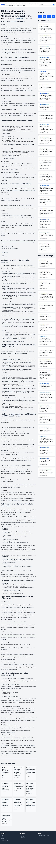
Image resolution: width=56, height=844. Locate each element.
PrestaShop (4, 256)
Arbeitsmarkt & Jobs (9, 5)
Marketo (13, 140)
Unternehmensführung (13, 3)
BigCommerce (5, 252)
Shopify (3, 251)
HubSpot (7, 140)
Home (6, 3)
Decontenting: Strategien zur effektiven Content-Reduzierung (5, 802)
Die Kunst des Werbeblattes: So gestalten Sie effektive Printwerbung (6, 786)
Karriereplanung (22, 3)
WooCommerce (5, 253)
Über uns (8, 1)
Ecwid (3, 255)
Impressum (3, 1)
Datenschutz (23, 837)
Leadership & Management (32, 3)
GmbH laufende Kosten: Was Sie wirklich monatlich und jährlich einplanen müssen (30, 802)
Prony (3, 4)
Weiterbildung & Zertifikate (19, 5)
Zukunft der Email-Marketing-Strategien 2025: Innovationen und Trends (30, 770)
